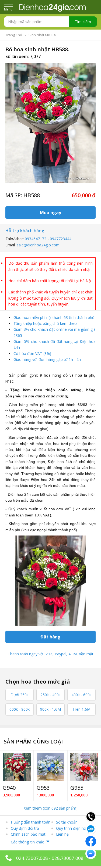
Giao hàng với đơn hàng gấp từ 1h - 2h (47, 359)
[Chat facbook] (90, 840)
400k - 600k (81, 694)
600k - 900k (19, 709)
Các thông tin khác (27, 842)
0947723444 (60, 238)
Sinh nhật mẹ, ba (42, 35)
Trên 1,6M (81, 709)
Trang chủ (13, 35)
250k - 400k (50, 694)
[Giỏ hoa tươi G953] (51, 767)
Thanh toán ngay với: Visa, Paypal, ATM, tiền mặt (50, 653)
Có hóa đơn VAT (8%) (32, 353)
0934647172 (35, 238)
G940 (9, 787)
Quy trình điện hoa (72, 828)
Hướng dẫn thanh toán (30, 822)
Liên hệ (62, 834)
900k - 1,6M (50, 709)
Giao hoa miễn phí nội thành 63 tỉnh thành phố (53, 317)
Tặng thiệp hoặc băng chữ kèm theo (45, 323)
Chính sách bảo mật (28, 834)
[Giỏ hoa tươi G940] (17, 767)
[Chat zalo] (90, 828)
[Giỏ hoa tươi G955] (84, 767)
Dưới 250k (20, 694)
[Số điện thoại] (90, 816)
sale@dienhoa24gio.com (38, 244)
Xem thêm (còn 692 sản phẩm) (51, 808)
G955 (76, 787)
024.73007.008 (32, 858)
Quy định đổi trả (25, 828)
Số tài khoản (67, 822)
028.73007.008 (67, 858)
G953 (43, 787)
